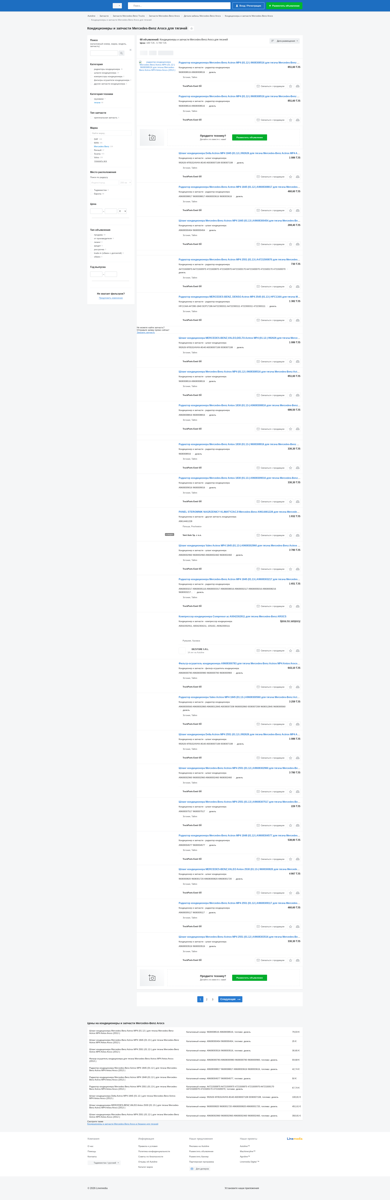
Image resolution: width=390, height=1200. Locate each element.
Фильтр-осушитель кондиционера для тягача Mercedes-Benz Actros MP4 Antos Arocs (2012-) (131, 1059)
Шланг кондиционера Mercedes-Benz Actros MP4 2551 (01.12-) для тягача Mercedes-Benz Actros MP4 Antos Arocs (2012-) (134, 1050)
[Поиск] (131, 6)
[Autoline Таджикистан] (98, 6)
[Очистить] (130, 50)
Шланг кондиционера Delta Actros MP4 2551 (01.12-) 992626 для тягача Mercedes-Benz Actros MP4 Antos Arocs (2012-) (248, 734)
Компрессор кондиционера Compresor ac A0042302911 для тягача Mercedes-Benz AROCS (232, 616)
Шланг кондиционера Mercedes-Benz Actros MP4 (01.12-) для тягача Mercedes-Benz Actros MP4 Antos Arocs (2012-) (131, 1031)
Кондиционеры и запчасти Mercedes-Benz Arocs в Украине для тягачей (122, 1124)
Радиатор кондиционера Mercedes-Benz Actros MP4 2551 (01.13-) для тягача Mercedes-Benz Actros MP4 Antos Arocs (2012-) (133, 1087)
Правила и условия (148, 1146)
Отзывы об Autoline (147, 1161)
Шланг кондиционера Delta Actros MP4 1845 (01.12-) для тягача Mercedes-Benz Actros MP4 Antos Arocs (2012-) (132, 1097)
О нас (90, 1146)
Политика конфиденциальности (154, 1151)
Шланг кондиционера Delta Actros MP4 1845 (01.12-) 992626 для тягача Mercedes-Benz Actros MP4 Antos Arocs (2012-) (248, 153)
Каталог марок (145, 1167)
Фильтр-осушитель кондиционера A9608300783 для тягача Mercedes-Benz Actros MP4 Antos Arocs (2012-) (242, 663)
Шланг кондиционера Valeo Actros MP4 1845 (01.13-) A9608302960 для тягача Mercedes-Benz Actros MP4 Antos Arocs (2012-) (252, 545)
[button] (290, 86)
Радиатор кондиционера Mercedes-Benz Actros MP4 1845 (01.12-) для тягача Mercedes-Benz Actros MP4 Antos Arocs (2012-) (133, 1069)
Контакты (92, 1156)
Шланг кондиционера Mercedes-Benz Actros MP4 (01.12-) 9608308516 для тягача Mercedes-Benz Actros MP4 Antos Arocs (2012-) (254, 371)
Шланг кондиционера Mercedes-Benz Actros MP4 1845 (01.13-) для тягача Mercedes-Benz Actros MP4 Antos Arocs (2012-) (134, 1041)
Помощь (92, 1151)
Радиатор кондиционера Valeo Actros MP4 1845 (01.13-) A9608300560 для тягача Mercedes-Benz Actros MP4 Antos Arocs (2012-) (254, 697)
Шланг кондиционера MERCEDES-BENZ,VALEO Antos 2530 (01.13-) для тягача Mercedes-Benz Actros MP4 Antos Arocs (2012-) (134, 1106)
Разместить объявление (249, 137)
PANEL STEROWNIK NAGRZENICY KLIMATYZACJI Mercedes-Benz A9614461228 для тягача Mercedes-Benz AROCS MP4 (249, 512)
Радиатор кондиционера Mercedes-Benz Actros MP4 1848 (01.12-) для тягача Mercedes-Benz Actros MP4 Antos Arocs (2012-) (133, 1078)
